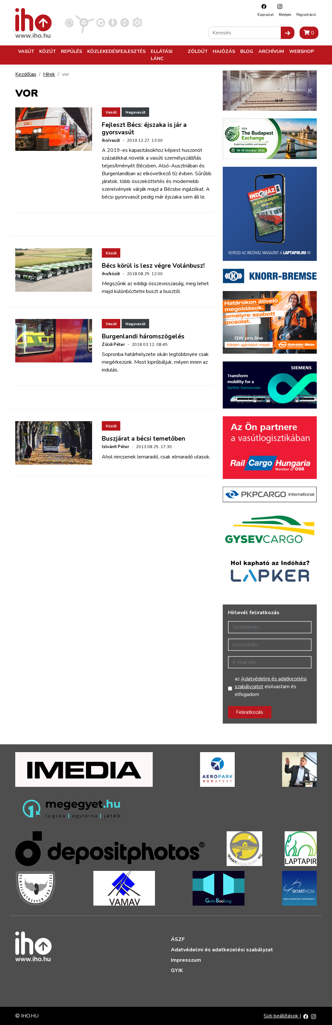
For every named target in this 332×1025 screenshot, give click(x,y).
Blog (246, 51)
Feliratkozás (249, 712)
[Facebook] (262, 6)
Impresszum (186, 960)
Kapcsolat (265, 14)
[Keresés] (287, 33)
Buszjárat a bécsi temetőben (143, 438)
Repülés (71, 51)
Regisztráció (306, 14)
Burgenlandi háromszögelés (143, 336)
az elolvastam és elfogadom (271, 686)
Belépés (285, 14)
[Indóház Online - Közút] (100, 22)
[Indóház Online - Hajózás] (137, 22)
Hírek (49, 74)
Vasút (26, 51)
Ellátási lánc (161, 55)
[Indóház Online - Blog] (112, 22)
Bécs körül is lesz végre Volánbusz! (153, 266)
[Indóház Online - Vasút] (69, 22)
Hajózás (224, 51)
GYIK (177, 970)
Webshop (301, 51)
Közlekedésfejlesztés (116, 51)
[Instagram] (278, 6)
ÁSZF (178, 939)
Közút (47, 51)
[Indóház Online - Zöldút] (124, 22)
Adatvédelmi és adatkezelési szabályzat (222, 949)
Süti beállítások (282, 1015)
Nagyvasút (135, 112)
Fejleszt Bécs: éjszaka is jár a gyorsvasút (144, 129)
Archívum (271, 51)
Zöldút (198, 51)
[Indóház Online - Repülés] (85, 22)
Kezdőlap (25, 74)
